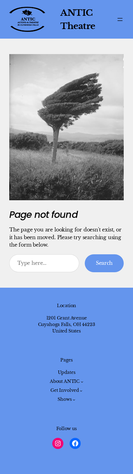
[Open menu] (120, 19)
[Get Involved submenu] (81, 390)
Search (104, 263)
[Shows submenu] (74, 399)
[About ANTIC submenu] (82, 381)
